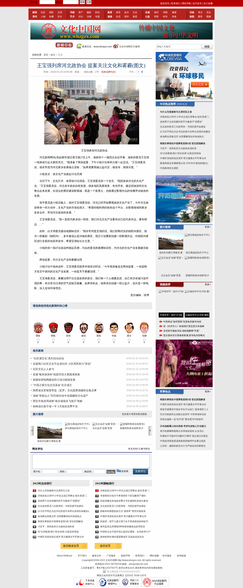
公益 (147, 16)
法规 (89, 16)
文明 (60, 12)
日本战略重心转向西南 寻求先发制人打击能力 (183, 426)
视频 (208, 16)
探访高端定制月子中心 (76, 428)
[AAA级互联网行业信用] (155, 586)
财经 (156, 12)
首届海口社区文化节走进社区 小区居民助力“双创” (62, 363)
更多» (208, 227)
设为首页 (197, 3)
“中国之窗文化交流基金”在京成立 (52, 385)
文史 (135, 12)
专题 (97, 16)
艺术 (72, 16)
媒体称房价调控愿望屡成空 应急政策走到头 (122, 536)
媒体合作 (96, 555)
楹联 (89, 12)
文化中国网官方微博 (129, 46)
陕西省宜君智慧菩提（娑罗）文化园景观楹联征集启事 (65, 390)
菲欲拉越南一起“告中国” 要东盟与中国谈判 (181, 419)
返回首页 (164, 3)
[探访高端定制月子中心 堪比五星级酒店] (78, 424)
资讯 (34, 16)
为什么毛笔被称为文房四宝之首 (54, 490)
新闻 (34, 12)
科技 (97, 12)
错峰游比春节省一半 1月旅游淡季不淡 (55, 406)
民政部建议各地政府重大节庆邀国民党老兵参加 (124, 501)
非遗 (147, 12)
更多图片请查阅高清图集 (134, 414)
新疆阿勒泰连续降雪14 (131, 428)
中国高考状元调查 (169, 168)
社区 (43, 12)
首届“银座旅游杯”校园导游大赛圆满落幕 (56, 374)
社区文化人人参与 (43, 369)
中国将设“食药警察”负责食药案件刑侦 (182, 321)
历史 (208, 12)
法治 (80, 16)
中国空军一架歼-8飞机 (171, 315)
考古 (200, 12)
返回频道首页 (71, 545)
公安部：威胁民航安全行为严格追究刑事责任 (183, 446)
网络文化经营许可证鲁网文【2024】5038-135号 (121, 575)
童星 (135, 16)
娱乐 (126, 12)
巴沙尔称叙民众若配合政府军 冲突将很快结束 (183, 414)
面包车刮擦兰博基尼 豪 (49, 441)
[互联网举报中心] (108, 586)
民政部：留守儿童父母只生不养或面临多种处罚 (124, 521)
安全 (60, 16)
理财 (165, 12)
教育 (110, 12)
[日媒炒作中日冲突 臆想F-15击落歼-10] (197, 301)
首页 (46, 54)
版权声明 (125, 555)
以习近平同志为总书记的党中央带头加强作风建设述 (63, 511)
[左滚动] (32, 431)
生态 (118, 16)
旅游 (110, 16)
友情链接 (181, 555)
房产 (80, 12)
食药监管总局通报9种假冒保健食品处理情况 (122, 526)
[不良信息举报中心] (85, 586)
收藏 (51, 16)
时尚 (165, 16)
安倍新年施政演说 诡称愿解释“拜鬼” (181, 330)
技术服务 (167, 555)
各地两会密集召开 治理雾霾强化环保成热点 (60, 516)
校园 (192, 16)
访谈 (192, 12)
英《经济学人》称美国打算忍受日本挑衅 (183, 326)
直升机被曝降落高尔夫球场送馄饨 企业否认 (182, 431)
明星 (156, 16)
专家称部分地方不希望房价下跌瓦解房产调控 (123, 495)
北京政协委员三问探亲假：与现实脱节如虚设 (60, 506)
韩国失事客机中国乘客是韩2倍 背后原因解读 (60, 521)
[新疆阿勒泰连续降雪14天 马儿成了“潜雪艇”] (134, 424)
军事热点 (165, 391)
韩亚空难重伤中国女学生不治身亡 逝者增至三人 (184, 409)
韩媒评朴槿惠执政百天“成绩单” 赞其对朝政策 (123, 511)
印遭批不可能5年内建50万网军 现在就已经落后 (184, 436)
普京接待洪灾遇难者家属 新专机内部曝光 (184, 335)
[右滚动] (150, 431)
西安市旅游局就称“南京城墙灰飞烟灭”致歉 (58, 401)
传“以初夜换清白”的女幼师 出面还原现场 (58, 531)
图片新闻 (165, 226)
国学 (126, 16)
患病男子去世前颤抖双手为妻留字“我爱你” (59, 501)
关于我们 (82, 555)
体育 (118, 12)
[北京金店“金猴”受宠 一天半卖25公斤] (106, 424)
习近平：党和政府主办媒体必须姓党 (56, 526)
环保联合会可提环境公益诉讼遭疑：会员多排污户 (125, 531)
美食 (174, 16)
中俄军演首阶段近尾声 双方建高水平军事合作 (61, 536)
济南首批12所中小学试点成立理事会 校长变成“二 (62, 495)
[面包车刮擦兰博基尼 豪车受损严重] (51, 431)
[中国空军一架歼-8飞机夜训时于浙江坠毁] (171, 301)
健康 (174, 12)
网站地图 (154, 555)
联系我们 (175, 3)
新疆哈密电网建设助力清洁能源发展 (54, 379)
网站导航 (186, 3)
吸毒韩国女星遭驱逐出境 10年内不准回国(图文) (184, 163)
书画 (72, 12)
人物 (43, 16)
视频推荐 (165, 284)
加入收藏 (208, 3)
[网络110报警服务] (130, 586)
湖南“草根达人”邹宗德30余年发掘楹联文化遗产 (60, 395)
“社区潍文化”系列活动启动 (48, 358)
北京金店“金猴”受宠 (102, 428)
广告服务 (111, 555)
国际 (51, 12)
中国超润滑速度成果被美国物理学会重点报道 (183, 441)
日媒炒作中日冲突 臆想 (197, 315)
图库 (200, 16)
